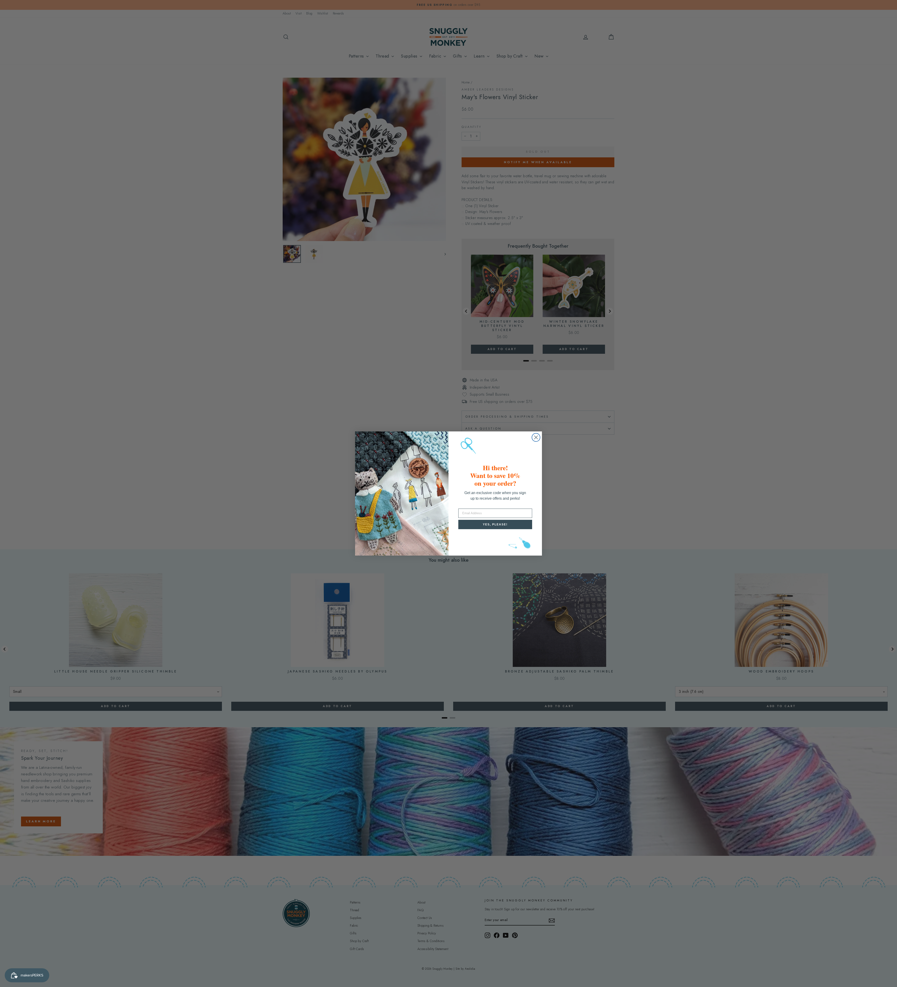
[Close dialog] (536, 437)
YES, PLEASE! (495, 524)
